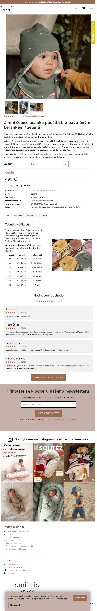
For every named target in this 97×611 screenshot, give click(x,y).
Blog (7, 552)
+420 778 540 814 (15, 567)
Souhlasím (80, 597)
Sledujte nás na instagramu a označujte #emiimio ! (52, 439)
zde (65, 598)
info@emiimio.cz (14, 564)
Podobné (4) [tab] (17, 215)
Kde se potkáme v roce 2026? (17, 531)
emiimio (11, 573)
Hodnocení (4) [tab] (31, 215)
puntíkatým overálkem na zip (55, 154)
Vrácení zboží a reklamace (16, 549)
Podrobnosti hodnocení (34, 116)
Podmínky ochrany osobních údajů (19, 546)
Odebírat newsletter (48, 413)
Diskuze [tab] (44, 215)
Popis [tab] (6, 215)
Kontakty (9, 540)
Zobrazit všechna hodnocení (48, 377)
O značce (9, 534)
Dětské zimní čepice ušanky (43, 190)
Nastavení (15, 605)
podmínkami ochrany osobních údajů (62, 419)
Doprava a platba (12, 537)
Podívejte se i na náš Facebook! (20, 570)
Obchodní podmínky (14, 543)
